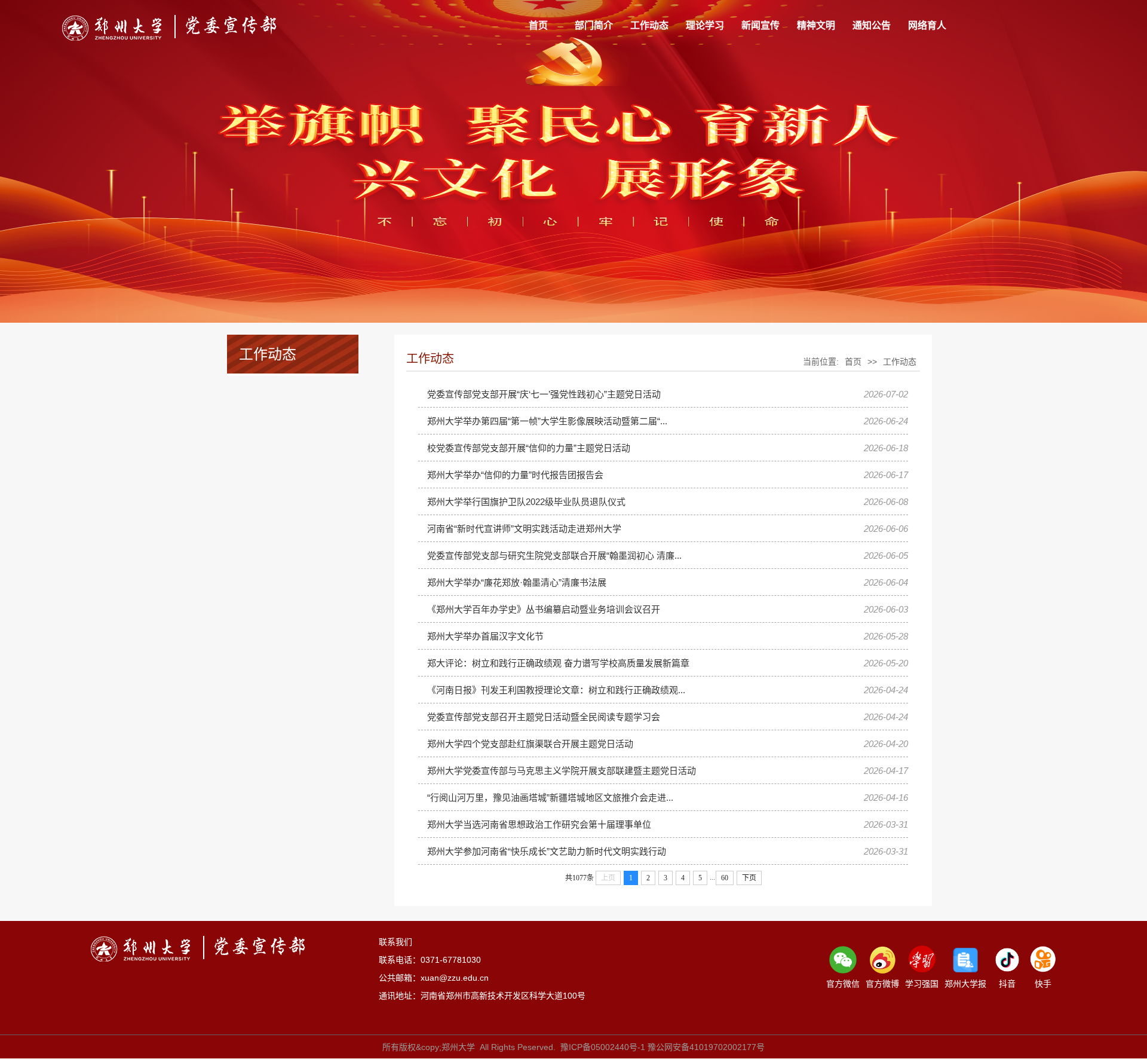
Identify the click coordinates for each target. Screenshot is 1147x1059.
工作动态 (649, 25)
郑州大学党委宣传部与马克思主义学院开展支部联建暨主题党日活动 (561, 771)
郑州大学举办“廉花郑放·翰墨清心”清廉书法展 (516, 582)
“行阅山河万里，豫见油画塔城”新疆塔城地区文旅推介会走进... (550, 797)
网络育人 (927, 25)
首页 (538, 25)
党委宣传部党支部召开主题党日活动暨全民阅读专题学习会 (543, 717)
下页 (749, 878)
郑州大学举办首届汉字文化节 (485, 636)
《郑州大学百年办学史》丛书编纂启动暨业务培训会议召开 (543, 609)
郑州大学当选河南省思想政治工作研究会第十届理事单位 (539, 824)
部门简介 (594, 25)
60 (724, 878)
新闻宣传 (760, 25)
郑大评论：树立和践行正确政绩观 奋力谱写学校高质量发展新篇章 (558, 663)
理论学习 (705, 25)
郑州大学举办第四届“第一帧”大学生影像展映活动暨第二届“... (547, 421)
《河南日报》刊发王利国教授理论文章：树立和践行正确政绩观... (556, 690)
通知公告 (871, 25)
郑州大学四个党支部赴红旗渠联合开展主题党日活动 (530, 744)
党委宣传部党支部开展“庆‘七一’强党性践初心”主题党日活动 (544, 394)
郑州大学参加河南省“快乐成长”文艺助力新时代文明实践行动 (546, 851)
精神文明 (816, 25)
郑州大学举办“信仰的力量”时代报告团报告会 (515, 475)
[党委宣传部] (169, 27)
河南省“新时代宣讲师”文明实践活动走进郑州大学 (524, 529)
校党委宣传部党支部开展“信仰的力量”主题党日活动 (528, 448)
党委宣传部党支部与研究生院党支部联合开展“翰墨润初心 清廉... (554, 555)
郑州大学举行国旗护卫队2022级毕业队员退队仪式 (526, 502)
